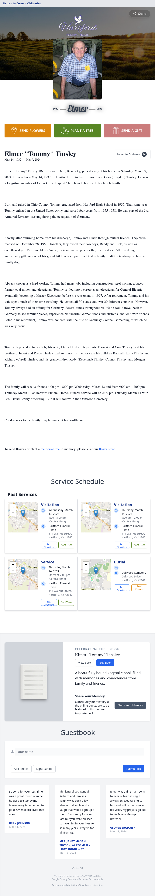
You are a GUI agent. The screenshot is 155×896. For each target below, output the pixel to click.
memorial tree (50, 448)
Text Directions (49, 545)
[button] (23, 513)
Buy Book (105, 662)
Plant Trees (66, 545)
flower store (107, 448)
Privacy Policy (67, 879)
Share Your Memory (130, 705)
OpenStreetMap (81, 885)
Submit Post (133, 769)
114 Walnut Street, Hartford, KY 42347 (60, 535)
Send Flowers (139, 588)
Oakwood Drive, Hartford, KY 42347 (133, 578)
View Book (84, 662)
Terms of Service (88, 879)
